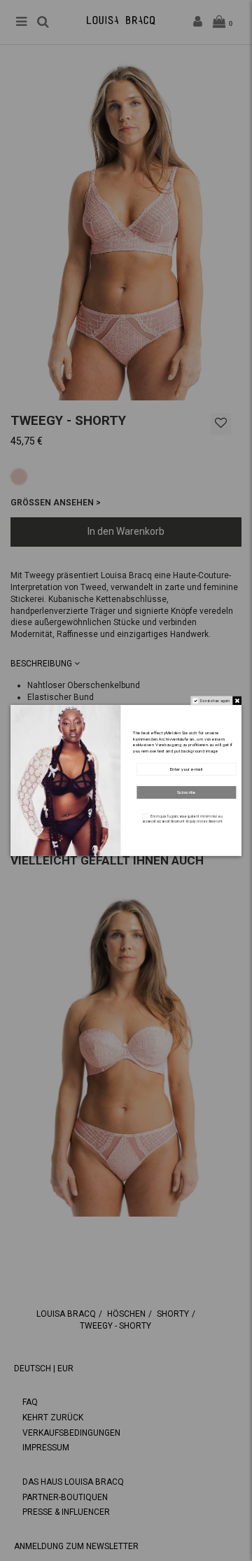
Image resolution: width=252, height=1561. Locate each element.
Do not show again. (215, 701)
